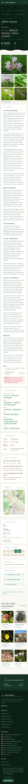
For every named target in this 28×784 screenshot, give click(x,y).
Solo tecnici (8, 777)
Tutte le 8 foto (7, 102)
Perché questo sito (6, 764)
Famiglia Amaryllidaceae (8, 684)
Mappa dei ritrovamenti (7, 721)
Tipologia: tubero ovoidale (10, 423)
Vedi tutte (22, 605)
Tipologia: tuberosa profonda (11, 421)
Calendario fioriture (6, 724)
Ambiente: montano (14, 428)
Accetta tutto (8, 780)
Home (2, 10)
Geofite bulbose (7, 541)
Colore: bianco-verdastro (10, 404)
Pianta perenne (14, 395)
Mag (19, 551)
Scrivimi (4, 593)
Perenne (6, 428)
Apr (16, 551)
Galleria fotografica (6, 719)
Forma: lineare (7, 409)
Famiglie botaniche (6, 716)
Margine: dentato (17, 409)
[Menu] (25, 2)
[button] (11, 507)
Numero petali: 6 (8, 402)
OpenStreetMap (21, 514)
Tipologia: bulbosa (8, 419)
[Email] (7, 706)
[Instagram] (4, 706)
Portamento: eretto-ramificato (11, 414)
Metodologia (22, 372)
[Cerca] (22, 2)
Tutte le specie (21, 684)
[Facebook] (2, 706)
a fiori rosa (6, 395)
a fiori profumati (7, 397)
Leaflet (14, 514)
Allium (15, 10)
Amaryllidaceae (9, 10)
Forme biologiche (5, 727)
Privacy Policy (4, 762)
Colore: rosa (17, 402)
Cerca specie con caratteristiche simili (14, 564)
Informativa (10, 773)
